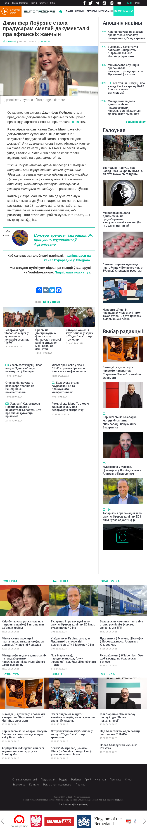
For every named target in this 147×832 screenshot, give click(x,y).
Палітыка (60, 581)
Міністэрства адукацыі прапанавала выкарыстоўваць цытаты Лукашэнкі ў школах (125, 69)
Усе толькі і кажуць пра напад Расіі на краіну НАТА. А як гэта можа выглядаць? (126, 87)
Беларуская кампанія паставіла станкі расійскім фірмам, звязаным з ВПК (121, 624)
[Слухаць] (108, 509)
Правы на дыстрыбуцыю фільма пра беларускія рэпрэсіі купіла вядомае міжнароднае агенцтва (48, 339)
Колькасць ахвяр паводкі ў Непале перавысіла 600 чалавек (120, 557)
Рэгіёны (76, 779)
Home (60, 11)
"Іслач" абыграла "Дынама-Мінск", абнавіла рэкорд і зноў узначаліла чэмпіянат (71, 751)
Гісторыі (92, 11)
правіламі (119, 800)
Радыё (63, 779)
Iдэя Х (34, 3)
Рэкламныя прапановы (57, 784)
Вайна (69, 11)
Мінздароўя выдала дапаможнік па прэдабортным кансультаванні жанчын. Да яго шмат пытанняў (124, 107)
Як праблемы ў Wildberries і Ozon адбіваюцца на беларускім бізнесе (122, 658)
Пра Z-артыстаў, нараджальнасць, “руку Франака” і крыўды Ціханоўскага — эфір (73, 660)
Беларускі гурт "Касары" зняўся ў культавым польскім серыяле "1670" (16, 336)
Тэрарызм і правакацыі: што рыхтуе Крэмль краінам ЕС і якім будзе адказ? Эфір (122, 516)
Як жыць (80, 11)
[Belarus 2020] (46, 821)
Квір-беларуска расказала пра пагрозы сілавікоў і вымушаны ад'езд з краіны (126, 35)
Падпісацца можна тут (72, 272)
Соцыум (10, 581)
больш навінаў (136, 121)
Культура (44, 41)
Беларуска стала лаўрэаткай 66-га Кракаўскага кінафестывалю (65, 387)
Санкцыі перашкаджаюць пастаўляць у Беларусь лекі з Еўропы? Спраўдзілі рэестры (123, 267)
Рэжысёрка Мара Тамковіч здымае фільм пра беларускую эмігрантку (70, 407)
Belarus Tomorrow (19, 3)
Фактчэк (43, 3)
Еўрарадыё (9, 41)
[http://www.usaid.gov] (128, 821)
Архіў (88, 779)
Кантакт (34, 784)
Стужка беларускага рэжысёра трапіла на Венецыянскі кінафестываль (19, 387)
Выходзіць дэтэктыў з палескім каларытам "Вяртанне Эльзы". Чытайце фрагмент (123, 51)
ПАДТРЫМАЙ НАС (123, 11)
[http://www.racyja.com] (115, 821)
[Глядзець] (7, 365)
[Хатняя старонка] (39, 11)
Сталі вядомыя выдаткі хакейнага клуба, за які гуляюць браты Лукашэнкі (73, 717)
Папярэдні (2, 821)
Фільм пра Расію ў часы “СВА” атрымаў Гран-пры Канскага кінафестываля (69, 368)
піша (75, 122)
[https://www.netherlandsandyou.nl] (86, 821)
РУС (137, 3)
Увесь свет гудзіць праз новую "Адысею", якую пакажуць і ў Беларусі (23, 368)
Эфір (52, 3)
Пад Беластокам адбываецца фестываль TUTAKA (120, 732)
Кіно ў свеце (51, 302)
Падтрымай (48, 779)
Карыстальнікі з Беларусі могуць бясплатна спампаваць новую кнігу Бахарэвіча (120, 422)
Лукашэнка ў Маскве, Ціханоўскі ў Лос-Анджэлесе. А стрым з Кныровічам (122, 470)
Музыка (108, 674)
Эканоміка (110, 581)
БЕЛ (129, 3)
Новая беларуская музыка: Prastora (118, 746)
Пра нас (80, 784)
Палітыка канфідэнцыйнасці (73, 804)
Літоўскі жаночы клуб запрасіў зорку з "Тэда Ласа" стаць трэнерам (79, 334)
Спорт (57, 674)
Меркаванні (105, 11)
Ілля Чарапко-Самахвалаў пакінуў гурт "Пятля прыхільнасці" (117, 717)
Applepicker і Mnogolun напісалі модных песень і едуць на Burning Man (23, 751)
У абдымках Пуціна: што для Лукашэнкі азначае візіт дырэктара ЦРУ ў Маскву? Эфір (72, 641)
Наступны (144, 821)
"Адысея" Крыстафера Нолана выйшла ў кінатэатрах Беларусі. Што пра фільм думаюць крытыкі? (23, 410)
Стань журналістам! (24, 779)
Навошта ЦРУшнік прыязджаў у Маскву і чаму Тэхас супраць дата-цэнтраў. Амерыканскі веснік (122, 314)
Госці (6, 3)
